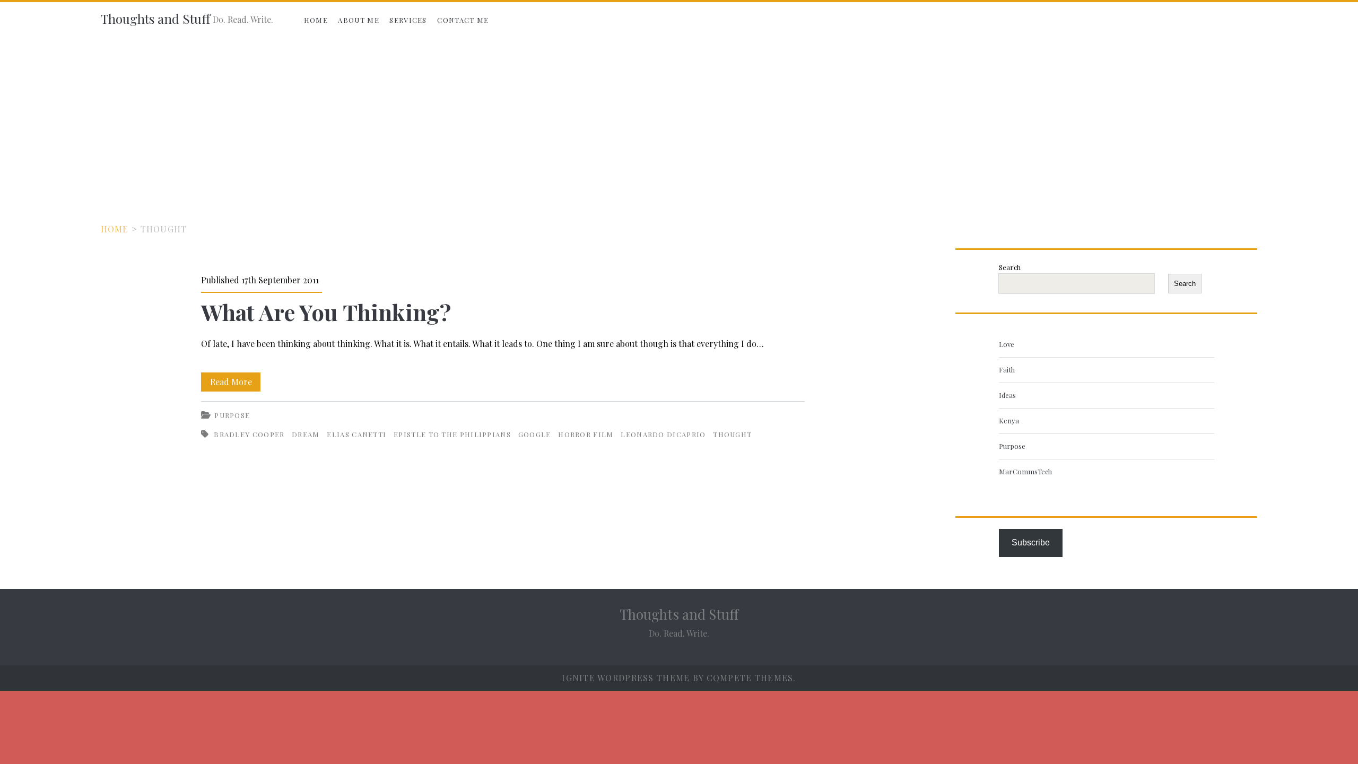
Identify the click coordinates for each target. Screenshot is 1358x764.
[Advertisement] (679, 118)
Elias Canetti (356, 434)
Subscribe (1031, 542)
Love (1006, 344)
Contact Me (463, 19)
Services (407, 19)
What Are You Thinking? (326, 312)
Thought (732, 434)
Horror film (585, 434)
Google (534, 434)
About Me (358, 19)
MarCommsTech (1025, 471)
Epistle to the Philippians (452, 434)
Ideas (1007, 395)
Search (1010, 267)
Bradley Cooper (249, 434)
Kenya (1009, 420)
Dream (306, 434)
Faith (1007, 369)
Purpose (232, 415)
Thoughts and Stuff (155, 18)
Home (316, 19)
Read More (235, 384)
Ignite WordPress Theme (626, 677)
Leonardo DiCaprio (663, 434)
